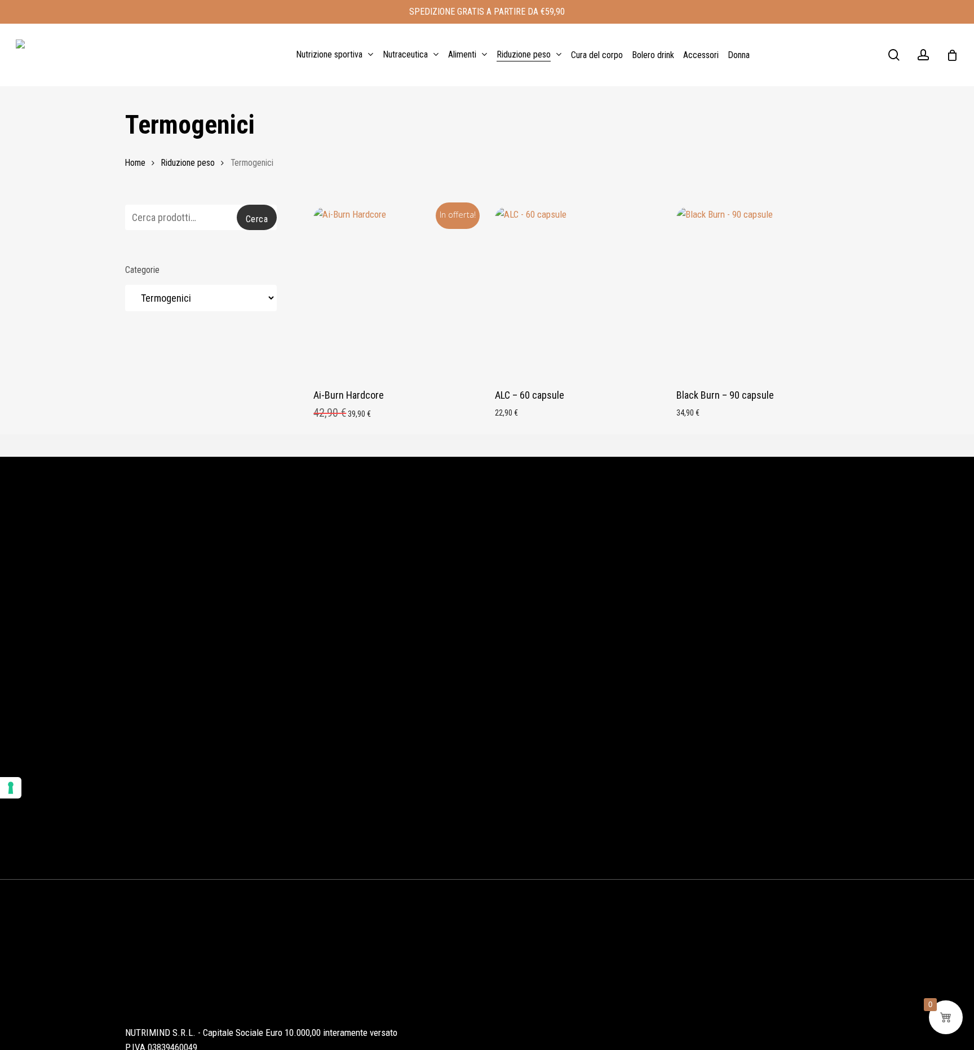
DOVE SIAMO (773, 701)
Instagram (515, 976)
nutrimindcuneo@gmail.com (190, 1004)
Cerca (257, 219)
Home (135, 162)
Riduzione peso (188, 162)
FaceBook (574, 976)
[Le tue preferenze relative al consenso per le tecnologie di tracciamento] (10, 787)
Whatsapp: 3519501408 (179, 975)
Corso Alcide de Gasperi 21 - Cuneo (207, 945)
